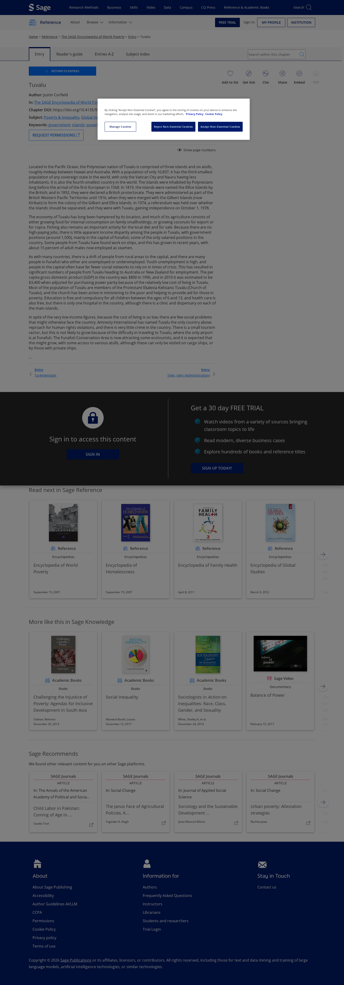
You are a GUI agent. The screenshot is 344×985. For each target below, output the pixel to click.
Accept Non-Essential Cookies (220, 126)
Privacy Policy (195, 114)
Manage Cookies (120, 126)
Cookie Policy (213, 114)
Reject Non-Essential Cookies (173, 126)
